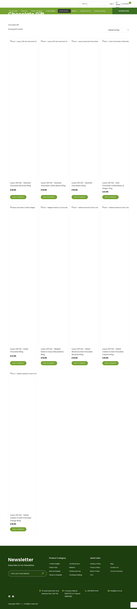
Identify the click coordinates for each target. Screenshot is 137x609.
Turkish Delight (50, 11)
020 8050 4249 (124, 11)
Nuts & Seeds (13, 11)
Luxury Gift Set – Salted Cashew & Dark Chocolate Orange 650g (20, 518)
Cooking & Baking (99, 11)
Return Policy (95, 571)
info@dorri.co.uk (116, 591)
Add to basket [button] (18, 197)
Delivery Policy (95, 564)
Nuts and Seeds (54, 571)
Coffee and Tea (85, 11)
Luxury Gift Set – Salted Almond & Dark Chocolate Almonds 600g (82, 352)
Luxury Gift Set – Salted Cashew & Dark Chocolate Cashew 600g (112, 352)
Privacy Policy (95, 567)
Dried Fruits (53, 567)
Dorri (21, 604)
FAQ (91, 575)
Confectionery (63, 11)
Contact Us (114, 567)
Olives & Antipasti (36, 11)
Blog (111, 564)
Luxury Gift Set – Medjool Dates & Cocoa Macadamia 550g (52, 352)
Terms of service (116, 571)
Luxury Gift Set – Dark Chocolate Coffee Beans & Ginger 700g (113, 186)
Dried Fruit (24, 11)
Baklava (74, 11)
